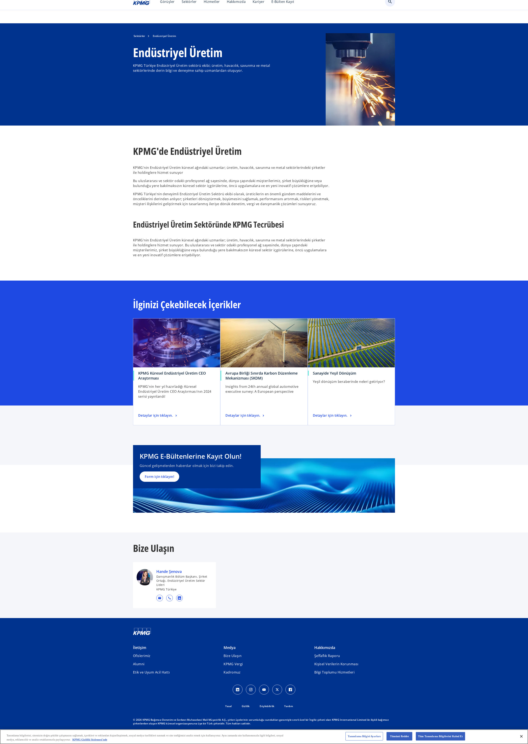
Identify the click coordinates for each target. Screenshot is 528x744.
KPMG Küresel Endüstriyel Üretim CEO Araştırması (172, 376)
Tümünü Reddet (399, 736)
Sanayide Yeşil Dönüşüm (334, 373)
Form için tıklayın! (159, 476)
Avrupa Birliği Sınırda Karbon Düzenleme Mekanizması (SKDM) (261, 376)
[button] (159, 598)
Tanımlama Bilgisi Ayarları (364, 736)
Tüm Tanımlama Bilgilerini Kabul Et (440, 736)
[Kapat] (521, 736)
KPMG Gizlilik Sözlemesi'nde (89, 739)
